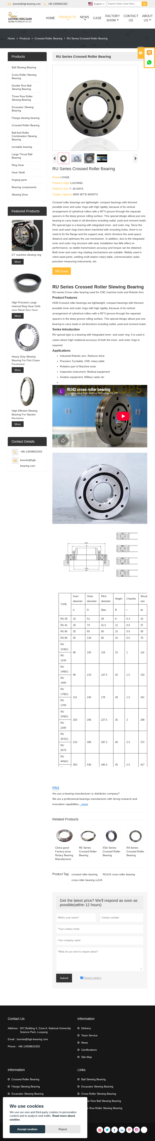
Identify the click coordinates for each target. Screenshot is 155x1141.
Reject (63, 1129)
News (84, 17)
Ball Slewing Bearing (24, 67)
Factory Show (112, 18)
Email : (12, 1039)
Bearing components (24, 187)
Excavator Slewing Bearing (27, 1093)
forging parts (19, 179)
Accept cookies (27, 1129)
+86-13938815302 (57, 3)
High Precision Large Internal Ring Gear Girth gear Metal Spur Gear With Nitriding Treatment (26, 306)
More (18, 261)
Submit (64, 978)
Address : (13, 1028)
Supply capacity (62, 194)
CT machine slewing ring (26, 254)
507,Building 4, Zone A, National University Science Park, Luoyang (45, 1030)
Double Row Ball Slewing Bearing (101, 1100)
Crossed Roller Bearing (48, 38)
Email (61, 271)
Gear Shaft (18, 172)
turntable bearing (22, 146)
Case (97, 18)
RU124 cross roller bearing (119, 874)
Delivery (86, 1028)
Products (67, 17)
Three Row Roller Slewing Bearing (101, 1108)
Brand (56, 177)
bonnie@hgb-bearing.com (27, 3)
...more (83, 804)
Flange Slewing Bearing (26, 1086)
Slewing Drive (20, 194)
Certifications (89, 1049)
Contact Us (131, 18)
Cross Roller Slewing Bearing (98, 1093)
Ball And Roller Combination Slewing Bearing (24, 136)
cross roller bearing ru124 (86, 880)
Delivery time (60, 188)
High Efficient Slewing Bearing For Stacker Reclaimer (24, 414)
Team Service (89, 1035)
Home (50, 18)
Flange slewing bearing (26, 117)
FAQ (55, 788)
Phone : (12, 1046)
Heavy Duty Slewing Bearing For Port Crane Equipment (26, 360)
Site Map (86, 1056)
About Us (147, 18)
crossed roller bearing (84, 874)
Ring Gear (18, 165)
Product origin (61, 183)
